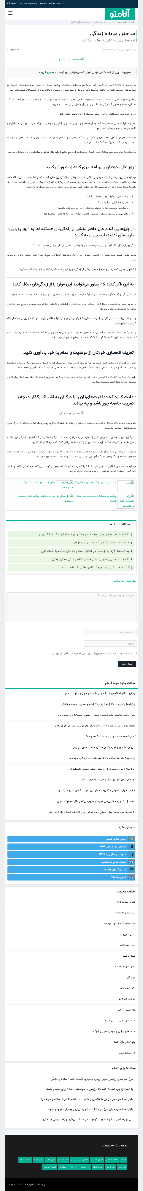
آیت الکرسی (50, 1167)
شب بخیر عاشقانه (125, 913)
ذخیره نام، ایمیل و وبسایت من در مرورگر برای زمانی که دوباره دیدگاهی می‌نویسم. (92, 653)
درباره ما (23, 3)
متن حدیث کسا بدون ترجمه (119, 923)
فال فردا (122, 1167)
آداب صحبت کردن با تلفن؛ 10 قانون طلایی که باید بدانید (96, 568)
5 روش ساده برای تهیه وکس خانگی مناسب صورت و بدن (104, 747)
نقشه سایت (15, 1184)
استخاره (52, 3)
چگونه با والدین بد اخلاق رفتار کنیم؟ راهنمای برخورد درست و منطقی (98, 704)
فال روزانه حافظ (127, 1053)
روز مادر (73, 1167)
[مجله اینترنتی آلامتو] (120, 14)
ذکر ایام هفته (127, 988)
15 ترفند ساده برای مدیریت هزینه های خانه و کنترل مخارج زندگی (91, 559)
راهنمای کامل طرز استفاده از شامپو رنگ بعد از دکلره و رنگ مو (102, 758)
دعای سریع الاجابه (125, 967)
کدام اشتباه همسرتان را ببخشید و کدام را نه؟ (110, 736)
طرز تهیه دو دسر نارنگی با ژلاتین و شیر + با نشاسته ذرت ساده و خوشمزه (87, 1099)
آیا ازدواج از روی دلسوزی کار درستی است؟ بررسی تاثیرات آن (102, 769)
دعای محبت (97, 1159)
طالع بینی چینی (79, 1159)
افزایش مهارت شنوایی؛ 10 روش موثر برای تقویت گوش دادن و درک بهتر (96, 790)
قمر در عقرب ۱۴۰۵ (125, 902)
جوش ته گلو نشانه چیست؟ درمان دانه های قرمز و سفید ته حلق (100, 693)
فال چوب (50, 1159)
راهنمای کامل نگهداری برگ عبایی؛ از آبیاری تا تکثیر (107, 780)
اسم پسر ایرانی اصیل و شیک (119, 1020)
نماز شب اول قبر (126, 1010)
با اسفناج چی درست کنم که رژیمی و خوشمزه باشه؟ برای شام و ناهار (89, 1089)
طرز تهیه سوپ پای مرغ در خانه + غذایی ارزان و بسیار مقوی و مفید (90, 1109)
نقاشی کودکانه (127, 999)
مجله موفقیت (100, 22)
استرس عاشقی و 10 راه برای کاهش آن (95, 482)
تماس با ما (12, 3)
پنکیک (62, 1167)
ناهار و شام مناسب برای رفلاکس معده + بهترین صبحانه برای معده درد (96, 715)
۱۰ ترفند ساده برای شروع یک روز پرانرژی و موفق (102, 543)
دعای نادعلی (128, 956)
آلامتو (112, 22)
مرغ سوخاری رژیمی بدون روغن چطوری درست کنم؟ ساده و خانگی (91, 1079)
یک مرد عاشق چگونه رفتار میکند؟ (36, 496)
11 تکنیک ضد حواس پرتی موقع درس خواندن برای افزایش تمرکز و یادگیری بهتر (83, 535)
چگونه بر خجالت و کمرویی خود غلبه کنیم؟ (96, 498)
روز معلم (85, 1167)
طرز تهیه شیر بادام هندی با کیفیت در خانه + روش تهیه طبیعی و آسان (88, 1119)
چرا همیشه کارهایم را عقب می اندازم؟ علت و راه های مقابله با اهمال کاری (85, 551)
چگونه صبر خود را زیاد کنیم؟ (39, 482)
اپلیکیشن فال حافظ (124, 1042)
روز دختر (110, 1167)
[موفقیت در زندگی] (71, 59)
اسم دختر (43, 3)
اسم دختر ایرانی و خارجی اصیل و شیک (114, 1031)
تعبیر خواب (32, 3)
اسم (124, 1159)
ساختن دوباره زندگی (112, 33)
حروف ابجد (25, 1159)
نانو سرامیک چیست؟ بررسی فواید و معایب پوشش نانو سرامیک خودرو (96, 801)
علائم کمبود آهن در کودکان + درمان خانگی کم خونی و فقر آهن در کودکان (95, 726)
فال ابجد (38, 1159)
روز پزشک (98, 1167)
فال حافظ (60, 3)
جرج (49, 72)
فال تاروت (63, 1159)
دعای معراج (129, 934)
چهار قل (131, 977)
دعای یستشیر (127, 945)
